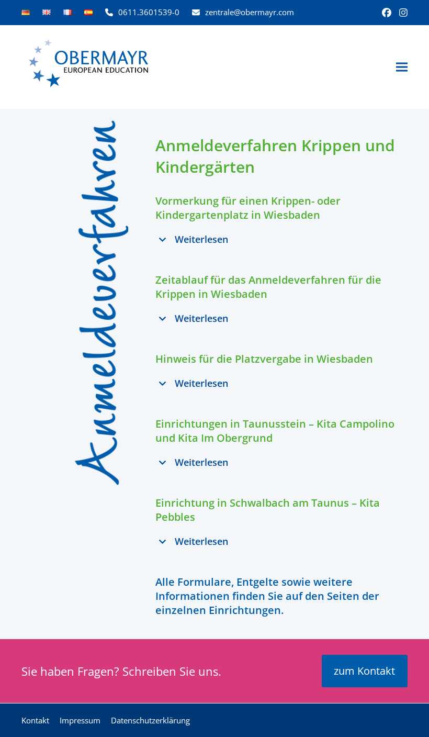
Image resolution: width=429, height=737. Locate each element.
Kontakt (35, 720)
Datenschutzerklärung (150, 720)
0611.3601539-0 (148, 12)
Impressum (80, 720)
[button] (402, 67)
